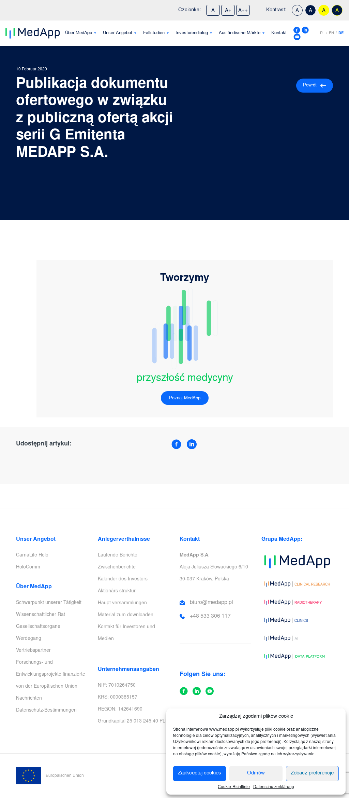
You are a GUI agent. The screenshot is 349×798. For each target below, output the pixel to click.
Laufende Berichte (117, 555)
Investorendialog (192, 33)
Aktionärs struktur (117, 591)
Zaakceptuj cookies (199, 773)
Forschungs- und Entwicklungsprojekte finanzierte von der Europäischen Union (50, 674)
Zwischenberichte (117, 567)
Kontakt (279, 33)
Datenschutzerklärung (273, 787)
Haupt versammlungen (122, 603)
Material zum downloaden (125, 615)
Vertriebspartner (33, 650)
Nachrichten (29, 698)
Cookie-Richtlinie (234, 787)
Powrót (310, 85)
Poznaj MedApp (184, 398)
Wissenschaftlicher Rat (40, 615)
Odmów (256, 773)
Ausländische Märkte (239, 33)
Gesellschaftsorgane (38, 626)
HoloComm (28, 567)
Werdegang (28, 638)
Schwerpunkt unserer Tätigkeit (48, 603)
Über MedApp (78, 33)
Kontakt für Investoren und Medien (126, 633)
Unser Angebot (117, 33)
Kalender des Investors (123, 579)
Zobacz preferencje (312, 773)
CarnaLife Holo (32, 555)
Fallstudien (154, 33)
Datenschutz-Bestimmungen (46, 710)
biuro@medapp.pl (211, 602)
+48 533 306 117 (210, 616)
